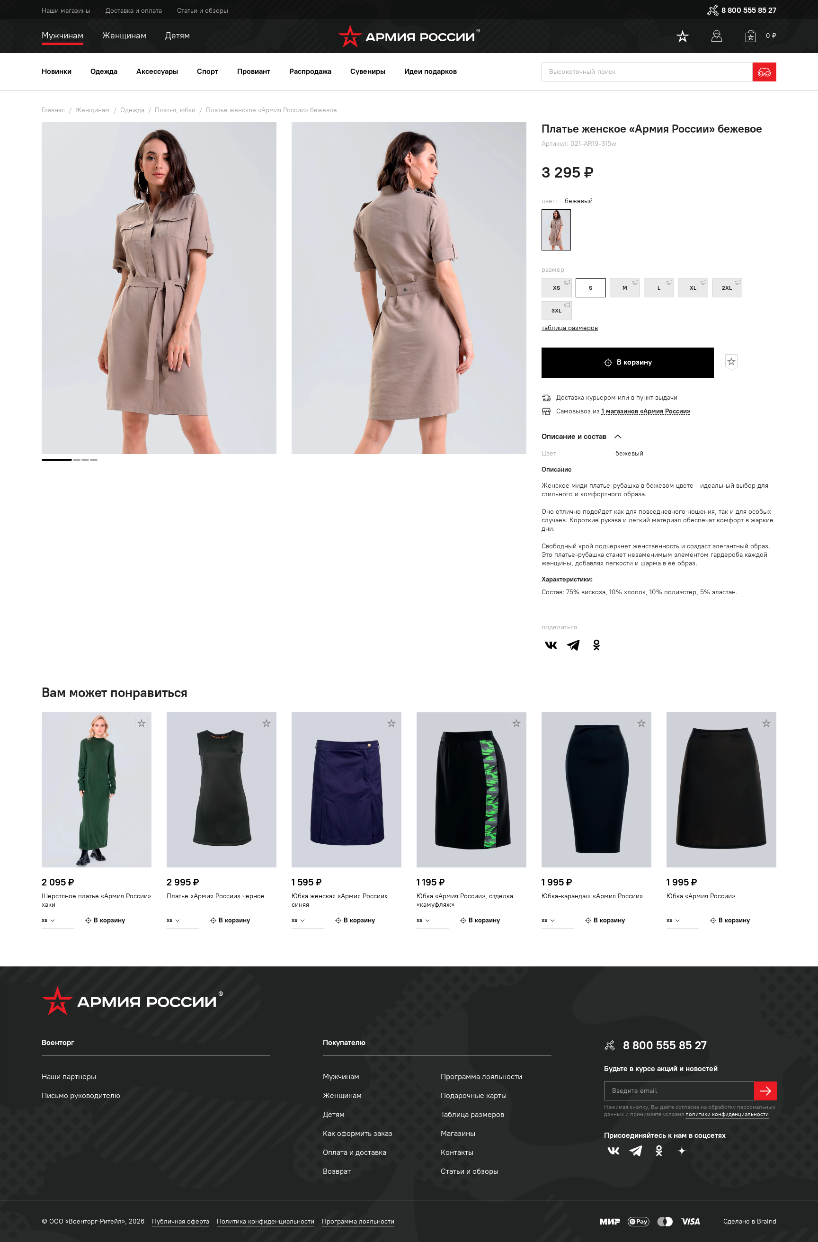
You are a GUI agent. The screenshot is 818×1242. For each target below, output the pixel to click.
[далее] (765, 1090)
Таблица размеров (472, 1114)
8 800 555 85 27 (748, 10)
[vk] (551, 644)
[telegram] (573, 644)
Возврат (337, 1171)
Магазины (458, 1133)
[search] (764, 72)
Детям (334, 1114)
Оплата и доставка (354, 1152)
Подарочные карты (474, 1095)
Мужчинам (341, 1076)
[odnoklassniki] (596, 644)
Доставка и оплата (134, 11)
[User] (716, 36)
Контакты (457, 1152)
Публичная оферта (180, 1221)
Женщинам (342, 1095)
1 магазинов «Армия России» (646, 411)
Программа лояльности (481, 1076)
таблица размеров (570, 328)
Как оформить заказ (357, 1133)
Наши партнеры (69, 1076)
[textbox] (647, 72)
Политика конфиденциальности (265, 1221)
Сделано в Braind (749, 1221)
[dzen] (681, 1150)
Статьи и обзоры (202, 11)
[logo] (409, 36)
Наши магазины (66, 11)
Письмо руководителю (81, 1095)
